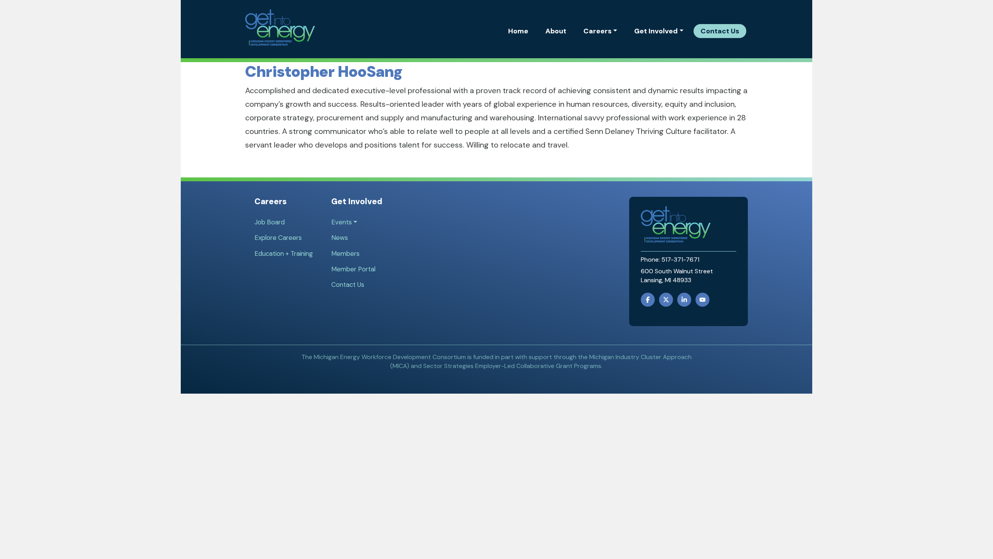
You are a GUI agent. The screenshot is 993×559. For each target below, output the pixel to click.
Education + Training (283, 253)
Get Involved (656, 31)
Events (341, 222)
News (339, 237)
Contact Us (720, 31)
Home (518, 31)
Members (345, 253)
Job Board (269, 222)
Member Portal (353, 269)
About (555, 31)
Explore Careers (278, 237)
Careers (597, 31)
